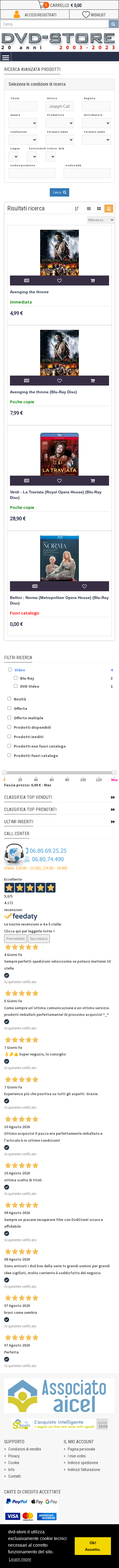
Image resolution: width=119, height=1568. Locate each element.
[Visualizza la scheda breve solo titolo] (89, 209)
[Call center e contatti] (35, 856)
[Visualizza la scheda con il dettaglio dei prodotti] (99, 209)
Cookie (13, 1462)
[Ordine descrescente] (76, 209)
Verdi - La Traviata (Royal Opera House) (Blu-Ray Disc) (56, 495)
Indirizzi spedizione (83, 1462)
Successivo (39, 938)
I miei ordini (77, 1456)
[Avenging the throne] (59, 257)
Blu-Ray (27, 678)
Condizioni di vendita (24, 1449)
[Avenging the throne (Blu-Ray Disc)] (59, 358)
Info (11, 1469)
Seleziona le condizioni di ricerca (37, 84)
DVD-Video (29, 686)
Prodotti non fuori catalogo (40, 746)
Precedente (15, 938)
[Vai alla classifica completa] (113, 797)
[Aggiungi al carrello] (92, 280)
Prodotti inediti (28, 736)
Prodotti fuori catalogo (36, 755)
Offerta (20, 708)
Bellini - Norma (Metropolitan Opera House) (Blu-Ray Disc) (59, 600)
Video (20, 669)
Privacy (14, 1456)
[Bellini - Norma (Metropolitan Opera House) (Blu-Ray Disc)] (59, 563)
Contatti (14, 1476)
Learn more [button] (20, 1559)
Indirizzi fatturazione (84, 1469)
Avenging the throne (29, 292)
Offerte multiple (28, 717)
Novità (20, 699)
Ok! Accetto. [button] (93, 1546)
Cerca (57, 192)
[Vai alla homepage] (59, 40)
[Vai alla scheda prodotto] (26, 280)
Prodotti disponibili (32, 727)
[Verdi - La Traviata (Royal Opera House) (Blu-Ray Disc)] (59, 458)
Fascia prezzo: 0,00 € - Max (27, 784)
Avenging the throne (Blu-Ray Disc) (43, 392)
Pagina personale (81, 1449)
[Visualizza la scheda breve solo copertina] (108, 209)
